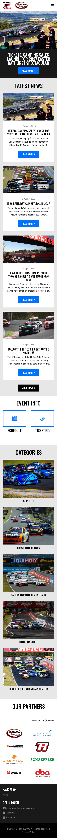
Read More (27, 70)
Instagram (10, 817)
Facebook (10, 812)
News (5, 795)
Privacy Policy (28, 832)
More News (27, 388)
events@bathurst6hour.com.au (20, 808)
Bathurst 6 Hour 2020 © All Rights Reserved (28, 829)
